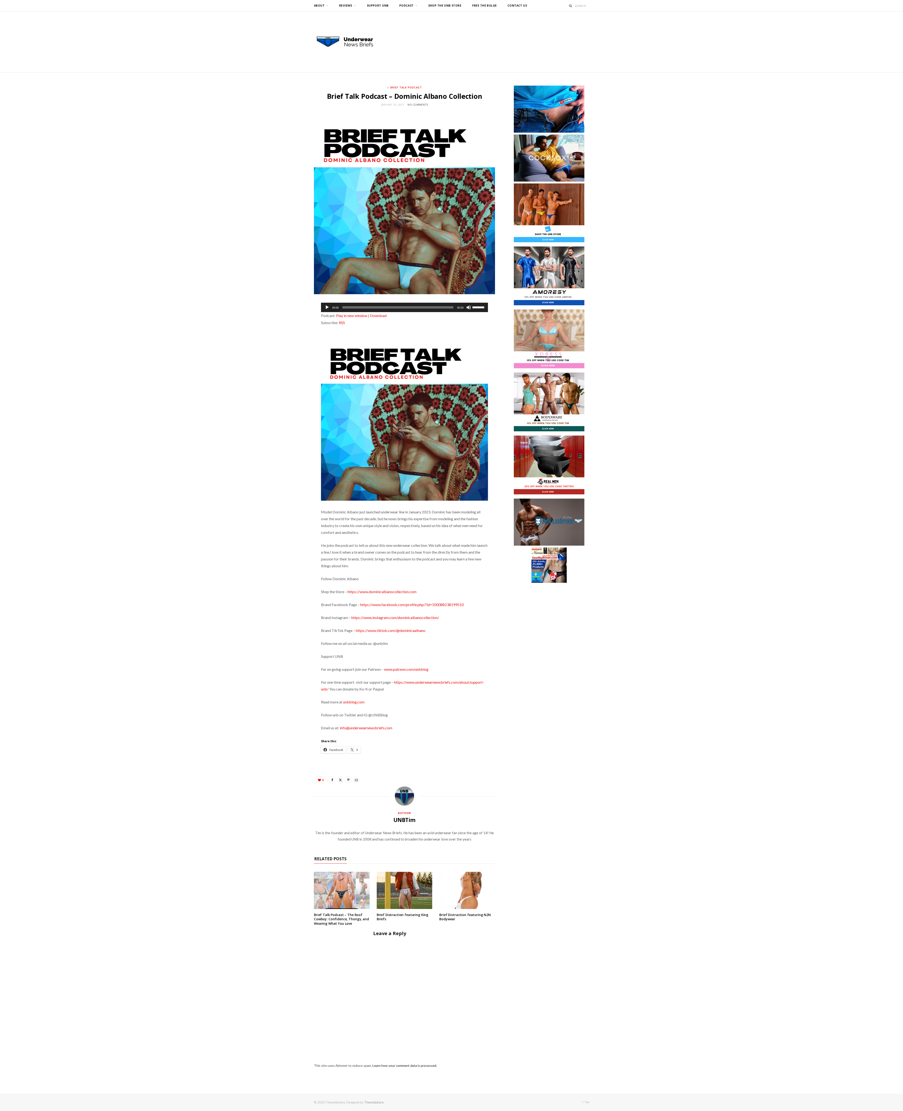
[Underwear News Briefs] (349, 42)
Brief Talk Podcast (406, 87)
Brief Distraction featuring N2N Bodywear (465, 917)
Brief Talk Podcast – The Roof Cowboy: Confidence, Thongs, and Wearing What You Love (341, 919)
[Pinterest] (348, 779)
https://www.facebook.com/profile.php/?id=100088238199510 (412, 604)
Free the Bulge (484, 6)
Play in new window (351, 315)
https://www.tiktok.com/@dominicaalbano (390, 630)
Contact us (517, 6)
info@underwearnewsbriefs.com (366, 728)
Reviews (345, 6)
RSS (342, 322)
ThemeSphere (374, 1102)
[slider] (479, 307)
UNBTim (404, 820)
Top (586, 1102)
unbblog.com (353, 702)
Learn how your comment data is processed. (404, 1065)
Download (378, 315)
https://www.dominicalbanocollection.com (382, 591)
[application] (404, 307)
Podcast (406, 6)
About (319, 6)
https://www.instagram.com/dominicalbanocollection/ (395, 617)
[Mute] (468, 307)
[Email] (356, 779)
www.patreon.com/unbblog (406, 669)
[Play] (327, 307)
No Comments (418, 104)
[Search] (570, 5)
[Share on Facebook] (332, 779)
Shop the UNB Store (445, 6)
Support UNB (378, 6)
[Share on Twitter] (340, 779)
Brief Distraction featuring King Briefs (402, 917)
